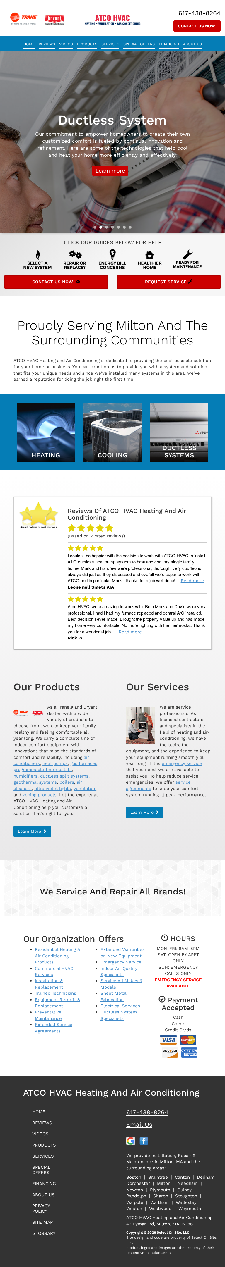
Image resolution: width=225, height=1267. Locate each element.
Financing (169, 44)
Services (110, 44)
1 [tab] (96, 229)
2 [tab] (102, 229)
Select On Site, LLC (173, 1232)
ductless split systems (64, 776)
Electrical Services (120, 1006)
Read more (192, 580)
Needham (188, 1183)
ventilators (85, 788)
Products (87, 44)
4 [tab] (114, 229)
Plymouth (160, 1189)
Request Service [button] (166, 282)
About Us (192, 44)
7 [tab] (131, 229)
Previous (5, 142)
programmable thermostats (42, 769)
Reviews (47, 44)
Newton (134, 1189)
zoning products (40, 794)
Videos (66, 44)
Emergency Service (121, 962)
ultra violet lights (52, 788)
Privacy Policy (41, 1208)
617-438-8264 (147, 1112)
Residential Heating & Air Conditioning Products (57, 956)
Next (218, 142)
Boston (133, 1177)
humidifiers (25, 776)
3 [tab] (108, 229)
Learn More (110, 180)
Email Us (139, 1124)
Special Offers (139, 44)
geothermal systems (35, 782)
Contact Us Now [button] (197, 26)
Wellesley (186, 1202)
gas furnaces (83, 763)
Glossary (44, 1233)
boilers (66, 782)
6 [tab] (126, 229)
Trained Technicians (55, 993)
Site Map (42, 1222)
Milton (164, 1183)
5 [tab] (120, 229)
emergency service (182, 763)
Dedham (205, 1177)
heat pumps (55, 763)
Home (29, 44)
